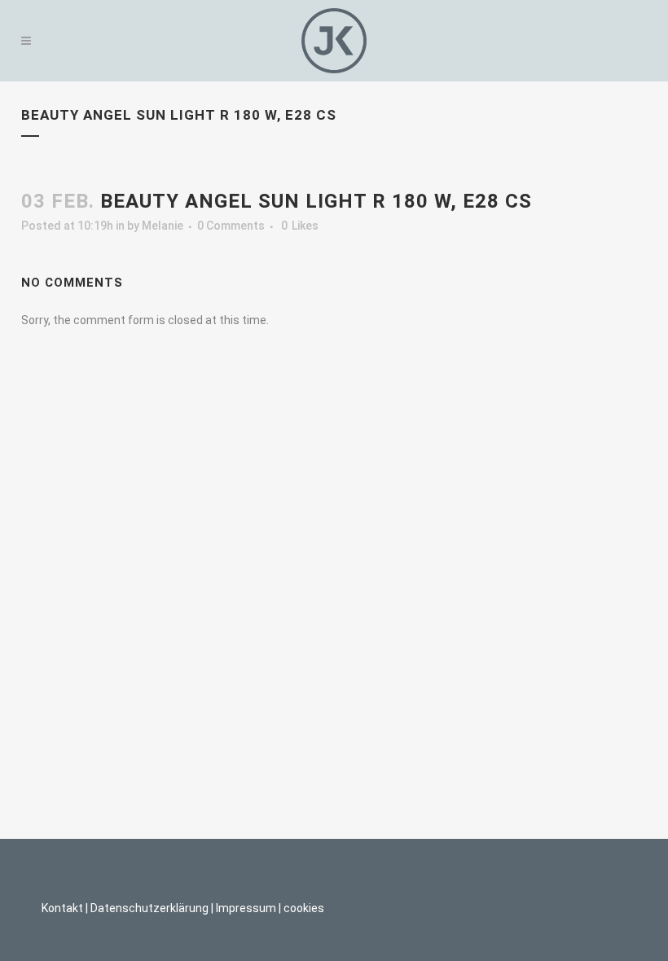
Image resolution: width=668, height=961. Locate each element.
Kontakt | (65, 908)
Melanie (162, 225)
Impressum (246, 908)
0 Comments (231, 225)
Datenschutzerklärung (149, 908)
